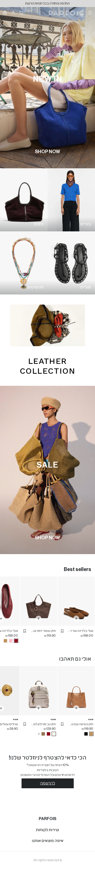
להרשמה (47, 783)
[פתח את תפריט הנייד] (89, 12)
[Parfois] (66, 12)
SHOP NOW (47, 151)
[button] (62, 630)
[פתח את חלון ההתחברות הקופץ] (13, 13)
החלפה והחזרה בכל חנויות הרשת (47, 3)
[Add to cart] (76, 619)
